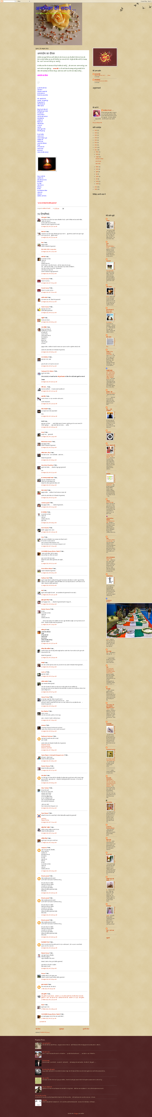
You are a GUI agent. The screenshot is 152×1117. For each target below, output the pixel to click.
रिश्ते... (107, 652)
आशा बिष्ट (43, 396)
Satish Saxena (45, 307)
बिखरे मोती (108, 840)
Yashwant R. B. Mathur (47, 371)
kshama (43, 725)
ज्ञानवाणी (108, 261)
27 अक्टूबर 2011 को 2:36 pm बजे (48, 842)
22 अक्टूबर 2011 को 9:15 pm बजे (48, 676)
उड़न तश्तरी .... (109, 286)
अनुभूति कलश (109, 370)
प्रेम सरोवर (43, 775)
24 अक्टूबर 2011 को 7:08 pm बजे (48, 750)
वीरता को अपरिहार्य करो (47, 1087)
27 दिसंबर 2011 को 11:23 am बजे (49, 999)
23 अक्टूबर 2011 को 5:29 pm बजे (48, 706)
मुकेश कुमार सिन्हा (45, 600)
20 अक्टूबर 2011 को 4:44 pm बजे (48, 485)
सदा (42, 590)
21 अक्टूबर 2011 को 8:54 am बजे (48, 585)
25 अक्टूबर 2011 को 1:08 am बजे (48, 761)
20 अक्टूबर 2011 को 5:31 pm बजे (48, 507)
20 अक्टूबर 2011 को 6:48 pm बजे (48, 522)
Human (43, 973)
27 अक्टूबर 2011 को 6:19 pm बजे (48, 871)
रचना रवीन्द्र (109, 802)
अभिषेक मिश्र (44, 838)
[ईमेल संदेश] (63, 208)
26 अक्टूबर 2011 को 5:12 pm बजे (48, 833)
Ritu (42, 242)
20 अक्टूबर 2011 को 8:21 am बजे (48, 301)
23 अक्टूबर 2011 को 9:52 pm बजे (48, 731)
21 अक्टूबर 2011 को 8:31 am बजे (48, 563)
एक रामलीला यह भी (114, 807)
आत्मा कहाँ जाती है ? (46, 1043)
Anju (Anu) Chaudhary (47, 465)
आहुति (42, 317)
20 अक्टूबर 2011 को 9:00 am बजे (48, 352)
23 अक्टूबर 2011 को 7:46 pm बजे (48, 720)
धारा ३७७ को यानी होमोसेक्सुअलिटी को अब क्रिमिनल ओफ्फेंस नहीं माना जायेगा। (110, 670)
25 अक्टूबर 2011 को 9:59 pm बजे (48, 783)
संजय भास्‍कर (44, 490)
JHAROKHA (109, 576)
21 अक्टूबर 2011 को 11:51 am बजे (49, 594)
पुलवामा (107, 639)
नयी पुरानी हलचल (61, 376)
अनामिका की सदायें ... (56, 8)
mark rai (43, 672)
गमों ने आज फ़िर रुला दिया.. (41, 1095)
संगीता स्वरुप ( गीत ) (45, 452)
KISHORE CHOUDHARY (110, 724)
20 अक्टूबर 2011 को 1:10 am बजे (48, 251)
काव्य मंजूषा (108, 651)
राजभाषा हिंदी (97, 74)
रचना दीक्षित (44, 327)
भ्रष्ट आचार (108, 841)
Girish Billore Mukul (47, 568)
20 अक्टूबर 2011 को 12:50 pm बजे (49, 427)
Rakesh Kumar (45, 953)
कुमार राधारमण (44, 984)
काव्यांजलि (108, 432)
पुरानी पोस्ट (86, 1029)
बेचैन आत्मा (108, 337)
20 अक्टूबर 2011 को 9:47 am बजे (48, 366)
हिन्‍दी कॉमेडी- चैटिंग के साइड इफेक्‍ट (48, 249)
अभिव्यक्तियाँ (97, 79)
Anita (42, 432)
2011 (96, 150)
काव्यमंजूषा (108, 906)
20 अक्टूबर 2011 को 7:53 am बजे (48, 283)
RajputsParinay (45, 820)
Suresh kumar (45, 278)
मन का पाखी (109, 854)
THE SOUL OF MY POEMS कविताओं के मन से (110, 706)
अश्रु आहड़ (98, 163)
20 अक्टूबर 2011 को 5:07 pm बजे (48, 497)
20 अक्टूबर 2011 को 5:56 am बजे (48, 273)
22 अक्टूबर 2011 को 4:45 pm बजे (48, 667)
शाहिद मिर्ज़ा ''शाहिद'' (45, 827)
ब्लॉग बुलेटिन (44, 994)
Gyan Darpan (44, 813)
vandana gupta (45, 502)
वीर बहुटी (108, 688)
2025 (96, 130)
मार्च (97, 179)
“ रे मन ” (108, 709)
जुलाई (97, 171)
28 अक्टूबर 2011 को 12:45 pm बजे (49, 948)
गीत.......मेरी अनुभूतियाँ (109, 410)
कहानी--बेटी (114, 580)
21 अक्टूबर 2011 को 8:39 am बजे (48, 573)
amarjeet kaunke (110, 749)
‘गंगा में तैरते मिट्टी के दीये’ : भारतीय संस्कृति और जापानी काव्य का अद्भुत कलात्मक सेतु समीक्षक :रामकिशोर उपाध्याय (110, 375)
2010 (96, 187)
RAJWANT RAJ (45, 942)
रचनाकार (108, 473)
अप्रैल (97, 176)
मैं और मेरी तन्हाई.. (46, 1060)
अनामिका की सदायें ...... (108, 110)
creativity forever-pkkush (110, 827)
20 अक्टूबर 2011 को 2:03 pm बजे (48, 447)
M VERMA (44, 512)
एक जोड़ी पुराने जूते (114, 730)
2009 (96, 189)
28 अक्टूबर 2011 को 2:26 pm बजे (48, 968)
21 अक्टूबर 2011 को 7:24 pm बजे (48, 624)
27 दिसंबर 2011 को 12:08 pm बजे (49, 1009)
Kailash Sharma (45, 609)
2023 (96, 135)
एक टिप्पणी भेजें (43, 1021)
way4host (43, 818)
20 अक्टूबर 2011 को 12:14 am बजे (49, 237)
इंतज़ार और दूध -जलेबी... (109, 559)
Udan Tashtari (45, 788)
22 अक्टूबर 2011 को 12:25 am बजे (49, 643)
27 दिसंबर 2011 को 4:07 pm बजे (48, 1018)
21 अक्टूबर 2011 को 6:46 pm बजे (48, 604)
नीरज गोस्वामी (44, 408)
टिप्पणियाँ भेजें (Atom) (45, 1032)
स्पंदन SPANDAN (110, 557)
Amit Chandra (45, 527)
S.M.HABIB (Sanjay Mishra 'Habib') (50, 551)
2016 (96, 137)
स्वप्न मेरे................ (109, 244)
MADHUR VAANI (45, 744)
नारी (107, 667)
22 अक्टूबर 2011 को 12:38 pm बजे (49, 657)
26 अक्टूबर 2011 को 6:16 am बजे (48, 808)
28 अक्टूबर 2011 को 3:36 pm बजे (48, 979)
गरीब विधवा (44, 1100)
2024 (96, 133)
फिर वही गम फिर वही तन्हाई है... (49, 1069)
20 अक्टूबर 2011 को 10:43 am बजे (49, 382)
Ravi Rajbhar (44, 711)
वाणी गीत (43, 256)
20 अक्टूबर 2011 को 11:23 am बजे (49, 391)
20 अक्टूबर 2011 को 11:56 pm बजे (49, 532)
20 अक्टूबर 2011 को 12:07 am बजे (49, 226)
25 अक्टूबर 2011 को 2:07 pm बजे (48, 770)
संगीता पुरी (43, 629)
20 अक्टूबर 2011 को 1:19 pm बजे (48, 436)
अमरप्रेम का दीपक (99, 158)
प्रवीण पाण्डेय (44, 297)
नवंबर (97, 154)
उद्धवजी (108, 938)
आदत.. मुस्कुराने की (110, 445)
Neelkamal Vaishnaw (47, 736)
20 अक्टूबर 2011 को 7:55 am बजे (48, 292)
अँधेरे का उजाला (114, 225)
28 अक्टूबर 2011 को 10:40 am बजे (49, 937)
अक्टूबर (97, 156)
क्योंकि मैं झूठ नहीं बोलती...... (110, 879)
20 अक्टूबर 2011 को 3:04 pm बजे (48, 460)
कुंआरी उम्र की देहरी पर (110, 393)
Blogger (76, 1113)
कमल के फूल (98, 161)
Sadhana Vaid (45, 578)
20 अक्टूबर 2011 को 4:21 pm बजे (48, 472)
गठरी (107, 538)
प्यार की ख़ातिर (109, 354)
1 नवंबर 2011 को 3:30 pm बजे (48, 988)
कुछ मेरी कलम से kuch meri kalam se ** (110, 311)
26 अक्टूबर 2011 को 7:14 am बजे (48, 822)
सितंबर (97, 166)
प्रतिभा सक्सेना (44, 681)
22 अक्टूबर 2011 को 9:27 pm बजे (48, 692)
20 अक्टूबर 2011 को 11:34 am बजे (49, 403)
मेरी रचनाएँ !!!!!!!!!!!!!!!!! (109, 778)
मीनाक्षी (42, 662)
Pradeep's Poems (109, 601)
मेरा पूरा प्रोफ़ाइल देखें (97, 122)
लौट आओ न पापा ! (46, 1052)
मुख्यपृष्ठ (61, 1029)
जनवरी (97, 183)
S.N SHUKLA (44, 357)
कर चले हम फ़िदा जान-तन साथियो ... (101, 81)
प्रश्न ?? (114, 435)
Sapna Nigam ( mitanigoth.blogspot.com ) (52, 755)
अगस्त (97, 169)
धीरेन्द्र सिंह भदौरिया (45, 648)
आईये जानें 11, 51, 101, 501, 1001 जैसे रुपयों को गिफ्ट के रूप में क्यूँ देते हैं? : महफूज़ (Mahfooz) (110, 783)
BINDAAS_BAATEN (46, 748)
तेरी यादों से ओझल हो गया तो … (110, 247)
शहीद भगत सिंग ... (46, 1078)
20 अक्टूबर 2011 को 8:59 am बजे (48, 322)
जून (97, 174)
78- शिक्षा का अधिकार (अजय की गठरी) (110, 540)
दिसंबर (97, 152)
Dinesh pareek (45, 876)
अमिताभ (108, 501)
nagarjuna (44, 847)
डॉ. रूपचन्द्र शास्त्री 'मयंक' (47, 477)
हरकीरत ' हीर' (109, 392)
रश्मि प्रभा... (44, 387)
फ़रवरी (97, 181)
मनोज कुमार (43, 217)
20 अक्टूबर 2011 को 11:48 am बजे (49, 416)
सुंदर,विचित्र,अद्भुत (110, 502)
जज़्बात (107, 220)
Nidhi (42, 1004)
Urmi (42, 537)
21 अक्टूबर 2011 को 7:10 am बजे (48, 546)
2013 (96, 145)
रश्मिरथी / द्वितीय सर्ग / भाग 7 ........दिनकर (102, 75)
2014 (96, 142)
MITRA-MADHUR (45, 746)
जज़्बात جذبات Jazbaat (109, 352)
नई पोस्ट (38, 1029)
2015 (96, 140)
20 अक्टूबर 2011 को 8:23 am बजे (48, 312)
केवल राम (43, 231)
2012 (96, 147)
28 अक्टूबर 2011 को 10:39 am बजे (49, 893)
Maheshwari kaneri (46, 441)
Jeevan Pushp (45, 697)
